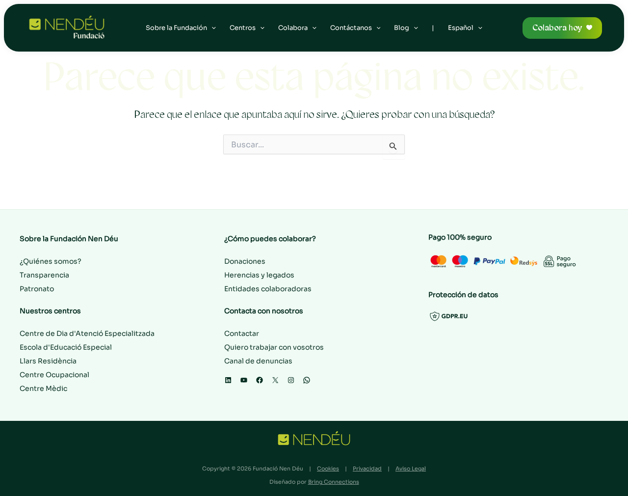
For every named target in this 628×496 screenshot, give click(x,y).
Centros (243, 28)
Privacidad (367, 468)
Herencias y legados (259, 275)
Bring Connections (333, 481)
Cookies (328, 468)
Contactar (241, 333)
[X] (275, 380)
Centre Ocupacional (54, 374)
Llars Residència (48, 361)
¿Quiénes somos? (50, 261)
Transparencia (44, 275)
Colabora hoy (557, 27)
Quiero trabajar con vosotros (274, 347)
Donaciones (244, 261)
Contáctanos (351, 28)
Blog (401, 28)
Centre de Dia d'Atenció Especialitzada (87, 333)
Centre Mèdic (43, 388)
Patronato (37, 288)
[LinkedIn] (228, 380)
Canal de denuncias (258, 361)
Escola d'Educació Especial (66, 347)
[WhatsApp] (307, 380)
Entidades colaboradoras (268, 288)
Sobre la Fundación (176, 28)
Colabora (293, 28)
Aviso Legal (410, 468)
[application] (211, 28)
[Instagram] (291, 380)
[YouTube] (244, 380)
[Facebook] (259, 380)
